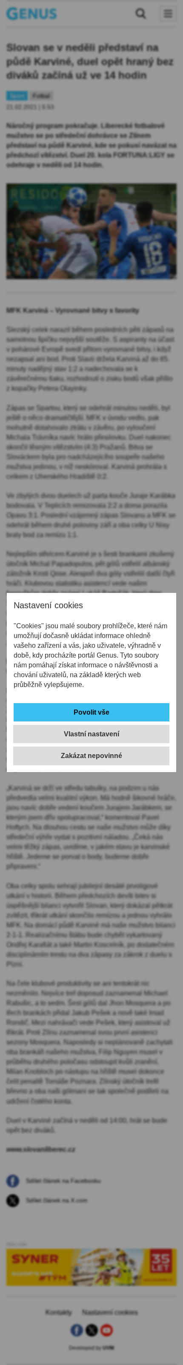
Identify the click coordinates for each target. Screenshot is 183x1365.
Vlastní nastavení (91, 734)
